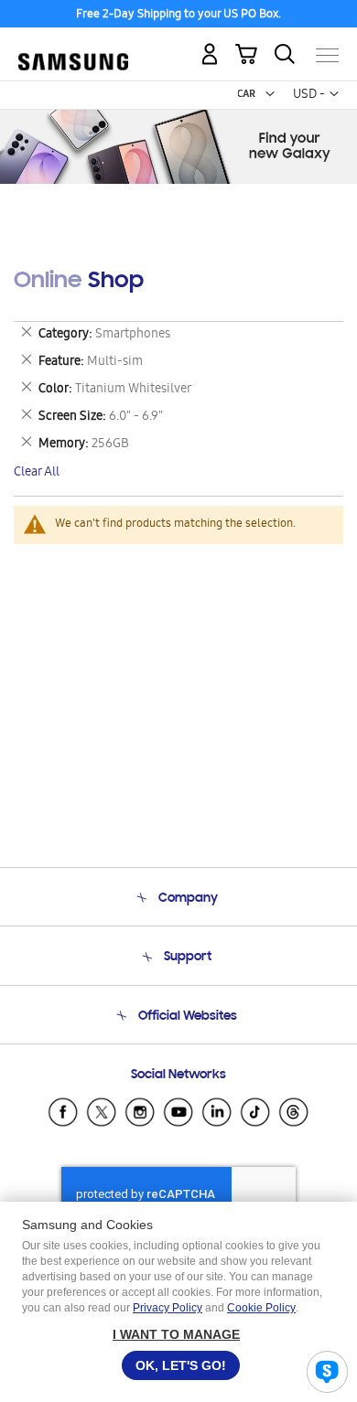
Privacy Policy (167, 1307)
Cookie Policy (261, 1307)
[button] (270, 94)
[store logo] (73, 47)
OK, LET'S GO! (180, 1365)
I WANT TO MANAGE (176, 1334)
